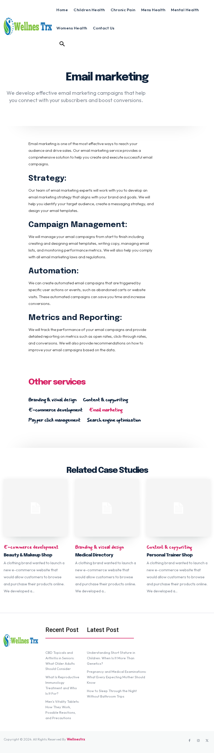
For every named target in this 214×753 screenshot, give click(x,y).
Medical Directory (94, 555)
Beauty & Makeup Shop (28, 555)
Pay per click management (54, 420)
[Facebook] (189, 741)
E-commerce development (55, 410)
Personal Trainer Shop (170, 555)
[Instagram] (198, 741)
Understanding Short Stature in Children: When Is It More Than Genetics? (111, 658)
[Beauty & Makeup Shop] (35, 508)
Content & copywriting (105, 400)
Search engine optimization (114, 420)
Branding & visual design (52, 400)
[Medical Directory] (107, 508)
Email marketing (105, 410)
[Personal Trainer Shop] (178, 508)
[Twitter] (207, 741)
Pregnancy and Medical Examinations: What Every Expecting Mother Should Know (116, 677)
